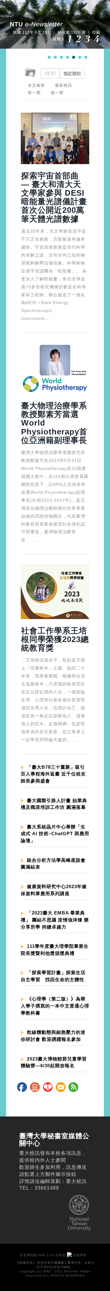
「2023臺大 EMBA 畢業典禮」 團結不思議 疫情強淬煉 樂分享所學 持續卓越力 (55, 919)
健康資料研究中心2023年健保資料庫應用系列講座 (54, 890)
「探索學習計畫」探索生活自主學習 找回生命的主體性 (53, 976)
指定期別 (72, 73)
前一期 (34, 92)
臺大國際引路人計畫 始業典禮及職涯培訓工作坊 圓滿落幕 (54, 804)
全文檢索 (36, 85)
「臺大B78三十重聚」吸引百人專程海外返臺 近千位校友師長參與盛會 (53, 774)
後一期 (57, 92)
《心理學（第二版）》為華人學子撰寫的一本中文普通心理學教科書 (55, 1005)
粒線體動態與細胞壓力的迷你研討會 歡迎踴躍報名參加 (53, 1036)
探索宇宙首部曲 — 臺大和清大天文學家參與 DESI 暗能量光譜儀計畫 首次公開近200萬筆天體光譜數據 (54, 197)
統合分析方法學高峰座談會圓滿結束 (53, 864)
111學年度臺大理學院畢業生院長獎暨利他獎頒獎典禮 (55, 950)
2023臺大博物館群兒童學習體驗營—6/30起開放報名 (54, 1062)
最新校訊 (63, 85)
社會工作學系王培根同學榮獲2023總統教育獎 (55, 639)
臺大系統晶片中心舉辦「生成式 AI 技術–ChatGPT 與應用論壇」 (55, 833)
